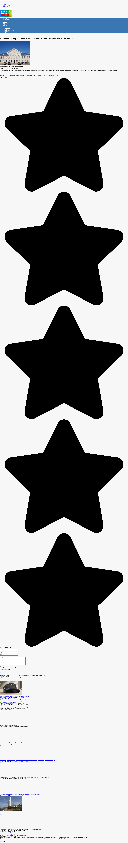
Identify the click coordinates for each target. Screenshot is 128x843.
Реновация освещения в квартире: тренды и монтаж (12, 703)
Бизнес (4, 24)
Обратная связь (6, 5)
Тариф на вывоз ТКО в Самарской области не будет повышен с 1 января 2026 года (19, 742)
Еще (4, 26)
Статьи (7, 31)
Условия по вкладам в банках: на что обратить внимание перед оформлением (17, 832)
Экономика (5, 23)
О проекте (5, 4)
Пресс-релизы (8, 32)
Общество (5, 18)
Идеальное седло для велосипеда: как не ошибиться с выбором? (14, 696)
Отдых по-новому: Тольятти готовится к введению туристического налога (17, 811)
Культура (5, 25)
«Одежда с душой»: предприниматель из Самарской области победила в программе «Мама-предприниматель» (25, 777)
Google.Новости (53, 75)
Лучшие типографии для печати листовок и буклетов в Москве (14, 699)
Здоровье (7, 29)
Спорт (4, 20)
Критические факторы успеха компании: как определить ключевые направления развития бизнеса (22, 675)
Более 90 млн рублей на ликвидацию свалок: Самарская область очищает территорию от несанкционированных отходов (27, 760)
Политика (5, 22)
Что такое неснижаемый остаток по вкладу (10, 725)
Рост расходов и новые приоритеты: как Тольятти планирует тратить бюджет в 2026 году (20, 829)
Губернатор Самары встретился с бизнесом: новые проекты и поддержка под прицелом (20, 794)
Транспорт (7, 28)
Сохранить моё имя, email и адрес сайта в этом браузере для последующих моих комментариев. (23, 667)
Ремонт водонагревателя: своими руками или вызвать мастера (14, 707)
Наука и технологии (10, 30)
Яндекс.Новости (45, 75)
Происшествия (6, 19)
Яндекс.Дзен (38, 75)
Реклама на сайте (6, 6)
